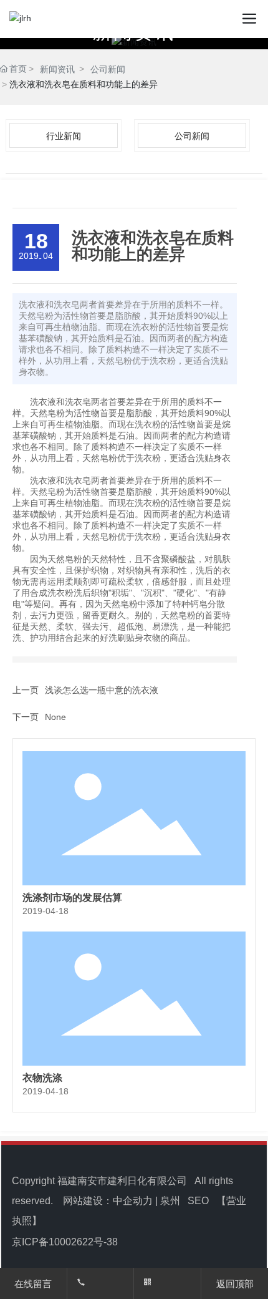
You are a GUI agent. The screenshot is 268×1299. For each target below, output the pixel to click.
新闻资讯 (57, 69)
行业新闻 (63, 136)
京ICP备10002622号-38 (65, 1242)
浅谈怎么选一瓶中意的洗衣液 (101, 690)
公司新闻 (107, 69)
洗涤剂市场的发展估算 (72, 897)
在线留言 (33, 1283)
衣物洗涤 (42, 1078)
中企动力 (133, 1200)
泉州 (170, 1200)
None (55, 717)
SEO (198, 1200)
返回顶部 (235, 1283)
